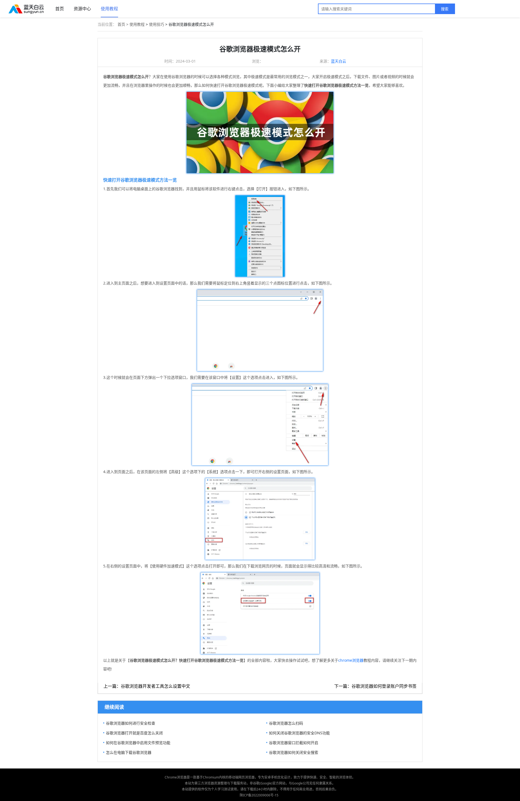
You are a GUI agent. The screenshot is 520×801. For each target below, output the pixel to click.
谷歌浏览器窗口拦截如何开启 (293, 742)
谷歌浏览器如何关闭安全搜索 (293, 752)
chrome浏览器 (350, 660)
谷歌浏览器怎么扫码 (286, 723)
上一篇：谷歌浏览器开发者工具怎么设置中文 (146, 686)
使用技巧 (156, 24)
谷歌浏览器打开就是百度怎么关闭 (134, 732)
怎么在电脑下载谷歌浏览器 (128, 752)
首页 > (123, 24)
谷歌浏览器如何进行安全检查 (130, 723)
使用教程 (109, 9)
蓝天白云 (338, 61)
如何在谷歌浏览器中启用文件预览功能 (138, 742)
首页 (59, 9)
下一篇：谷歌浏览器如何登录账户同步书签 (375, 686)
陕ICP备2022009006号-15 (259, 795)
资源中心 (82, 9)
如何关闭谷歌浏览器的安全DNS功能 (299, 732)
